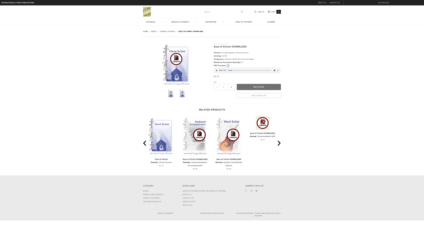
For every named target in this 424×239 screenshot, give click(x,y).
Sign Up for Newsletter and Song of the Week (204, 191)
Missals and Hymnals (153, 194)
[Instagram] (252, 191)
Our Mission (210, 22)
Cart (274, 12)
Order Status (189, 201)
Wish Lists (187, 205)
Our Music (150, 22)
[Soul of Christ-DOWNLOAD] (177, 65)
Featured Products (152, 201)
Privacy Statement (165, 213)
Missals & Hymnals (180, 22)
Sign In (260, 12)
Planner (271, 22)
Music (146, 191)
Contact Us (335, 3)
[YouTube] (257, 191)
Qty (215, 82)
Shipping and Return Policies (212, 213)
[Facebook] (247, 191)
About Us (322, 3)
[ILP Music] (147, 12)
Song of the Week (244, 22)
